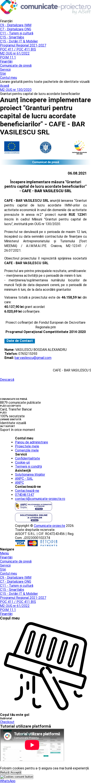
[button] (7, 781)
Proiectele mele (27, 446)
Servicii (5, 70)
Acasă (4, 86)
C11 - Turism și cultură (16, 33)
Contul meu (8, 78)
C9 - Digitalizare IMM (15, 25)
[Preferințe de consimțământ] (16, 777)
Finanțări (6, 61)
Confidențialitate (27, 458)
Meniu (4, 553)
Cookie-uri (22, 462)
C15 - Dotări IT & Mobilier (19, 41)
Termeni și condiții (28, 466)
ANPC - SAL (24, 479)
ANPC (19, 483)
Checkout (7, 722)
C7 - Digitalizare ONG (15, 29)
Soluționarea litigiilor (30, 475)
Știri (3, 74)
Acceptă (16, 772)
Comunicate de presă (16, 65)
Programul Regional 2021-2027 (23, 45)
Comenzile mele (27, 450)
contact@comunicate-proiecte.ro (40, 499)
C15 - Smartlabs (12, 37)
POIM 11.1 (8, 57)
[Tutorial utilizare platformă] (0, 18)
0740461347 (24, 495)
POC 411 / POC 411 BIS (18, 49)
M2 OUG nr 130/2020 (16, 90)
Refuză (4, 772)
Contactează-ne (27, 491)
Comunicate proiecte (49, 526)
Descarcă (7, 380)
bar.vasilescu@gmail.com (33, 358)
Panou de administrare (31, 442)
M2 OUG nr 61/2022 (15, 53)
